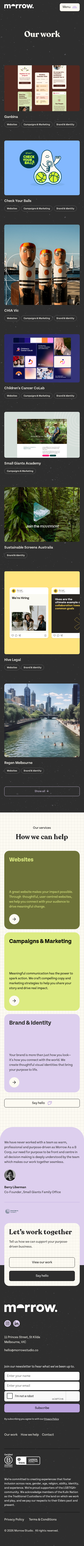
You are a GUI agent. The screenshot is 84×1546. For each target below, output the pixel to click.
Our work (11, 1435)
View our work (42, 1262)
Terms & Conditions (43, 1520)
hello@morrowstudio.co (21, 1350)
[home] (19, 7)
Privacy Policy (14, 1520)
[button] (70, 7)
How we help (30, 1435)
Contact (48, 1435)
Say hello (42, 1276)
